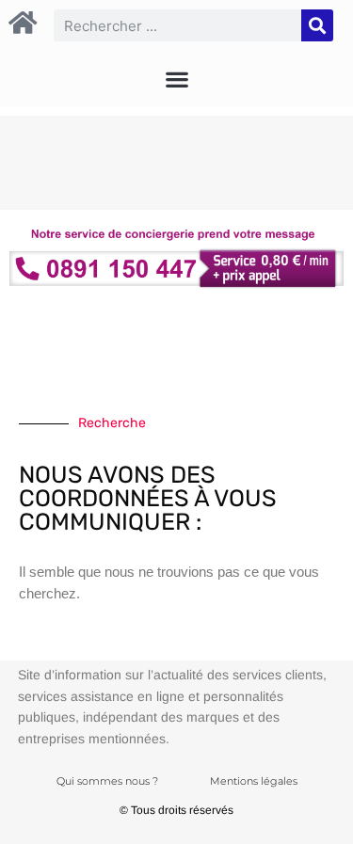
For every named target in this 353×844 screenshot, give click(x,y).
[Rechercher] (317, 25)
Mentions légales (253, 781)
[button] (176, 78)
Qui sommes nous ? (107, 781)
